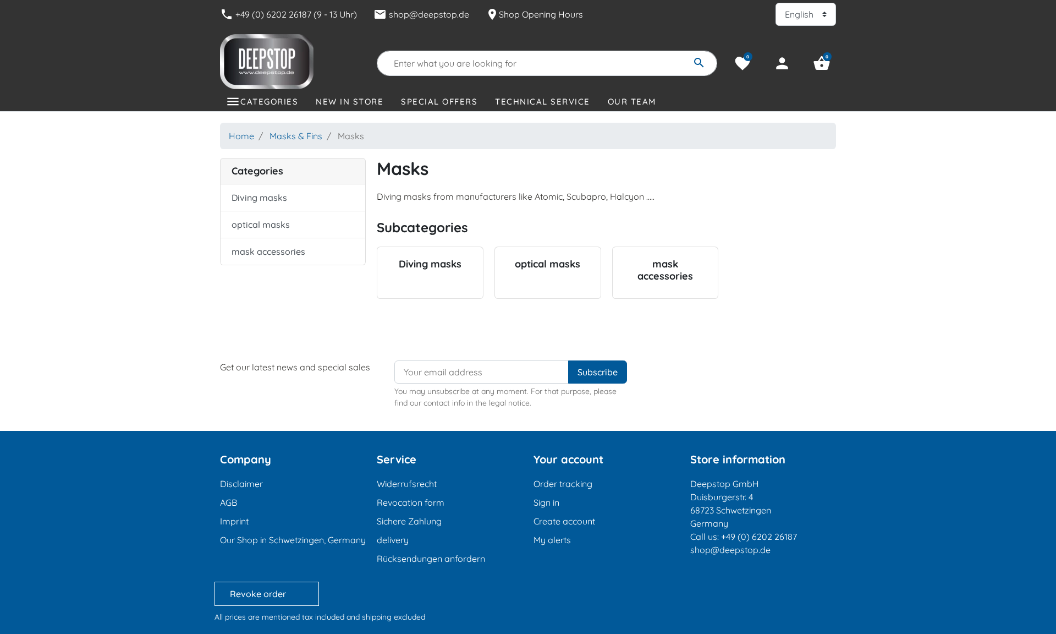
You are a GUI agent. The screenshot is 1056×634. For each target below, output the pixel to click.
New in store (349, 101)
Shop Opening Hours (534, 14)
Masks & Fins (296, 135)
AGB (228, 502)
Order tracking (563, 483)
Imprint (234, 521)
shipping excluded (393, 617)
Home (241, 135)
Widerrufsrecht (407, 483)
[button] (821, 63)
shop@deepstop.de (421, 14)
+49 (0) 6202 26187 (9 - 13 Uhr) (288, 14)
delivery (393, 539)
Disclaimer (241, 483)
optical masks (261, 224)
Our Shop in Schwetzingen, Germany (293, 539)
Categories (269, 101)
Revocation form (410, 502)
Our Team (632, 101)
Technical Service (542, 101)
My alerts (552, 539)
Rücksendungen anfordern (431, 558)
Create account (564, 521)
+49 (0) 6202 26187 (759, 536)
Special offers (439, 101)
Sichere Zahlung (409, 521)
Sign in (546, 502)
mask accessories (268, 251)
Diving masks (259, 197)
